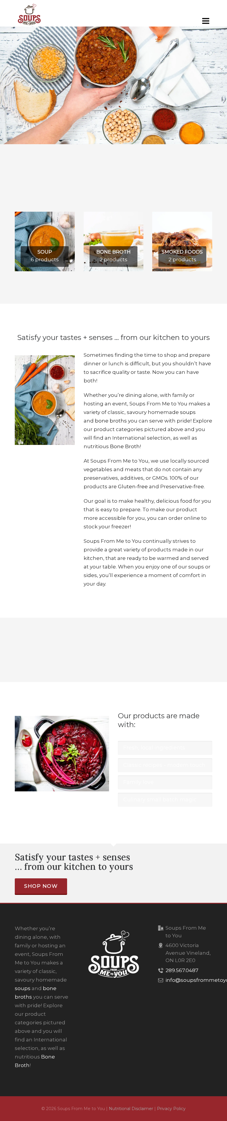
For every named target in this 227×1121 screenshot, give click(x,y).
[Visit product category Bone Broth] (114, 216)
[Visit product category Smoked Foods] (182, 216)
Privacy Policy (171, 1108)
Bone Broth (125, 446)
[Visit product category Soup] (45, 216)
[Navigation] (205, 21)
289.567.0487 (182, 970)
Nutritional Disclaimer (131, 1108)
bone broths (111, 421)
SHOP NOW (41, 886)
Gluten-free (133, 486)
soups (188, 412)
